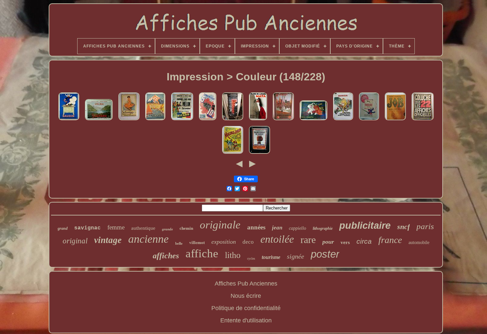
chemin (186, 228)
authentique (143, 228)
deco (248, 242)
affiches (166, 255)
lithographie (323, 228)
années (256, 227)
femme (116, 227)
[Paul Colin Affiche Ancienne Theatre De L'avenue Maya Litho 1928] (258, 120)
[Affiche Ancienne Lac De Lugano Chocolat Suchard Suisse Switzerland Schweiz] (99, 120)
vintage (108, 240)
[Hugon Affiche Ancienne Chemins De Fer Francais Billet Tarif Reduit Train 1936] (207, 120)
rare (308, 239)
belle (179, 243)
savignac (87, 228)
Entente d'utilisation (246, 320)
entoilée (277, 239)
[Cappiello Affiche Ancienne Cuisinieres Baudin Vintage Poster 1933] (68, 120)
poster (325, 254)
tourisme (271, 257)
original (75, 241)
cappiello (297, 228)
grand (63, 228)
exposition (223, 241)
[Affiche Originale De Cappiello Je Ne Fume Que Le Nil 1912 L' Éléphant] (313, 120)
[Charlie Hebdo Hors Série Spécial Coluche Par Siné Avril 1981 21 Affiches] (422, 120)
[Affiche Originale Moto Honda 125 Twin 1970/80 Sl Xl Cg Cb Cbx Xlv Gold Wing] (343, 120)
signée (295, 256)
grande (167, 229)
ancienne (148, 239)
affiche (202, 253)
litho (233, 255)
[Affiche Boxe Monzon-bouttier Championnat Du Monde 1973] (259, 153)
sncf (403, 226)
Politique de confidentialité (246, 308)
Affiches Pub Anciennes (246, 283)
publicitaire (365, 225)
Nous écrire (246, 295)
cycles (251, 258)
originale (220, 225)
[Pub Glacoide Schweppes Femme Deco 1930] (128, 120)
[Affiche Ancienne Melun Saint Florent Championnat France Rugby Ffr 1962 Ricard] (182, 120)
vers (345, 242)
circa (364, 241)
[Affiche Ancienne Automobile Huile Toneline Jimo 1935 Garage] (369, 120)
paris (425, 226)
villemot (197, 242)
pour (328, 241)
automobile (418, 242)
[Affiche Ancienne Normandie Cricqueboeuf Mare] (283, 120)
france (390, 240)
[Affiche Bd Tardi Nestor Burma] (232, 120)
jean (277, 227)
